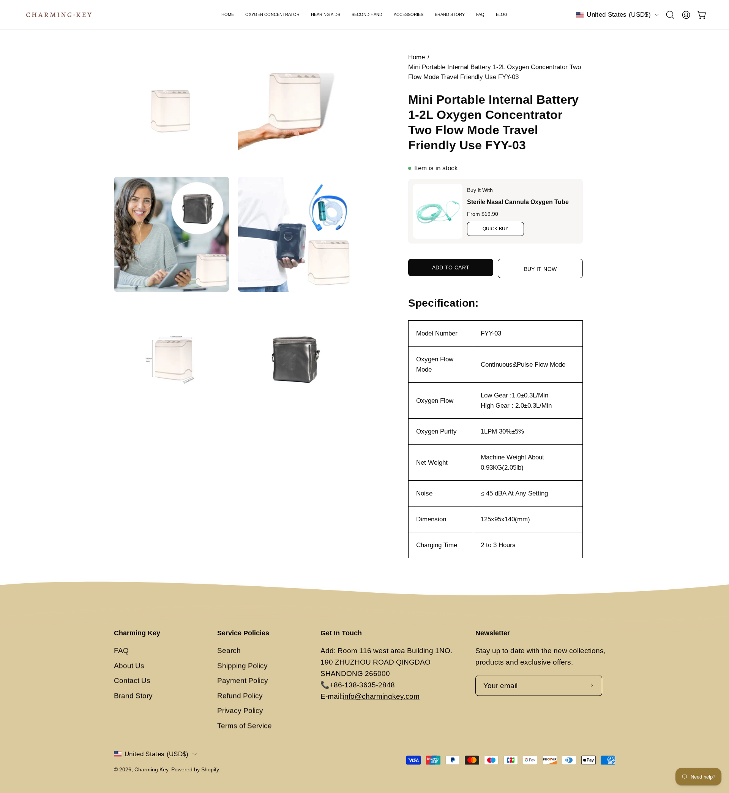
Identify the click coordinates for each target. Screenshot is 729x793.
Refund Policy (240, 696)
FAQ (121, 650)
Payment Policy (242, 681)
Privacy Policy (240, 711)
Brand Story (133, 696)
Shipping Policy (242, 666)
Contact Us (132, 681)
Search (229, 650)
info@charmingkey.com (381, 696)
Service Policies (243, 633)
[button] (670, 15)
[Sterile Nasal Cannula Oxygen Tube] (437, 211)
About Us (129, 666)
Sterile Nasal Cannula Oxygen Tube (518, 202)
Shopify (210, 769)
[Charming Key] (59, 15)
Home (416, 57)
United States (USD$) (619, 14)
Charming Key (137, 633)
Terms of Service (244, 726)
